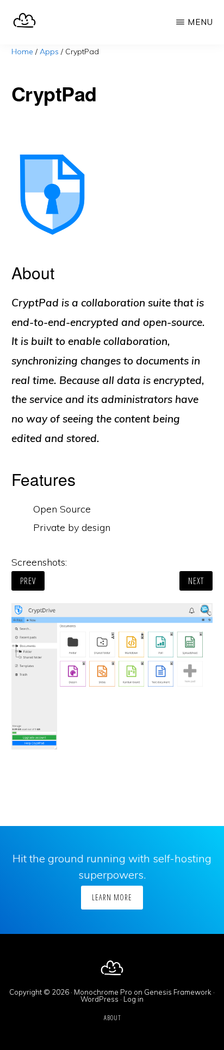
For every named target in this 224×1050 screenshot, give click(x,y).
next (196, 581)
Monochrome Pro (103, 992)
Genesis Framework (177, 992)
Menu (200, 22)
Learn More (112, 897)
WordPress (99, 999)
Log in (133, 999)
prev (28, 581)
